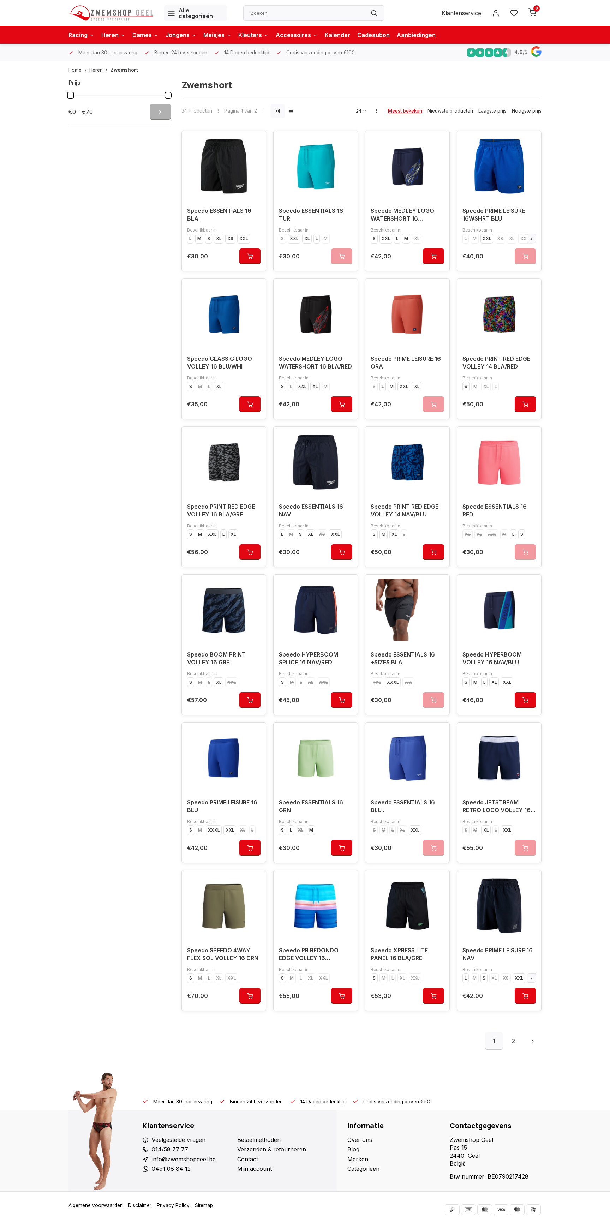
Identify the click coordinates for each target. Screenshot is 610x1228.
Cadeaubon (373, 34)
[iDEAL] (533, 1209)
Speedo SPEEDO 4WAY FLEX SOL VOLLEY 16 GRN (222, 954)
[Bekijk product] (250, 256)
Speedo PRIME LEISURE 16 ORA (406, 362)
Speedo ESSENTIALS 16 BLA (219, 214)
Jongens (178, 34)
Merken (357, 1159)
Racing (78, 34)
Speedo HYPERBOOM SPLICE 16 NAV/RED (308, 658)
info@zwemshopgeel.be (184, 1159)
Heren (110, 34)
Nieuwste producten (450, 111)
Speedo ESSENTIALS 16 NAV (311, 510)
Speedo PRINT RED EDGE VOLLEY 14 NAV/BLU (404, 510)
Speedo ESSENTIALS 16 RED (494, 510)
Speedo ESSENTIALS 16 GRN (311, 806)
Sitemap (204, 1205)
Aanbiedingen (416, 34)
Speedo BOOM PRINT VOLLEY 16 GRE (216, 658)
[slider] (70, 95)
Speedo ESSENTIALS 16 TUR (311, 214)
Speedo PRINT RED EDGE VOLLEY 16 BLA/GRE (221, 510)
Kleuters (250, 34)
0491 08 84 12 (171, 1168)
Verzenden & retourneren (271, 1149)
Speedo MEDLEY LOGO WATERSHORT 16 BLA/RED (315, 362)
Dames (142, 34)
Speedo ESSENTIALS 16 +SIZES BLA (403, 658)
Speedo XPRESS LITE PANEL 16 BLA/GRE (399, 954)
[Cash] (452, 1209)
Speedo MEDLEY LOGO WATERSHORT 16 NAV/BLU (402, 215)
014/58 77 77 (170, 1149)
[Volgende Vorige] (533, 1041)
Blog (353, 1149)
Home (75, 70)
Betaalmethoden (259, 1139)
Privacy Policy (173, 1205)
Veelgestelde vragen (178, 1139)
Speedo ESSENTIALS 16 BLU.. (403, 806)
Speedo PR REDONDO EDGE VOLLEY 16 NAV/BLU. (309, 955)
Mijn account (254, 1168)
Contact (247, 1159)
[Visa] (501, 1209)
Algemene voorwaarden (95, 1205)
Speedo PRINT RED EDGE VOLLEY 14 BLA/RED (496, 362)
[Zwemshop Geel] (110, 13)
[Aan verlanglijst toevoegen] (255, 141)
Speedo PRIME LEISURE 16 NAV (497, 954)
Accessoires (293, 34)
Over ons (359, 1139)
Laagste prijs (492, 111)
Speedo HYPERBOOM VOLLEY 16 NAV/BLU (492, 658)
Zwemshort (124, 70)
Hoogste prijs (527, 111)
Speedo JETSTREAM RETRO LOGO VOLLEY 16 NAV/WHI (496, 807)
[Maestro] (517, 1209)
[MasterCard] (484, 1209)
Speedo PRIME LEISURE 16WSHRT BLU (493, 214)
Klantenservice (461, 13)
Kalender (337, 34)
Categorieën (363, 1168)
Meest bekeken (405, 111)
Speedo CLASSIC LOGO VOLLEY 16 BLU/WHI (219, 362)
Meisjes (214, 34)
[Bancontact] (468, 1209)
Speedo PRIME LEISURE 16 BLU (222, 806)
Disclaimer (139, 1205)
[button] (531, 238)
